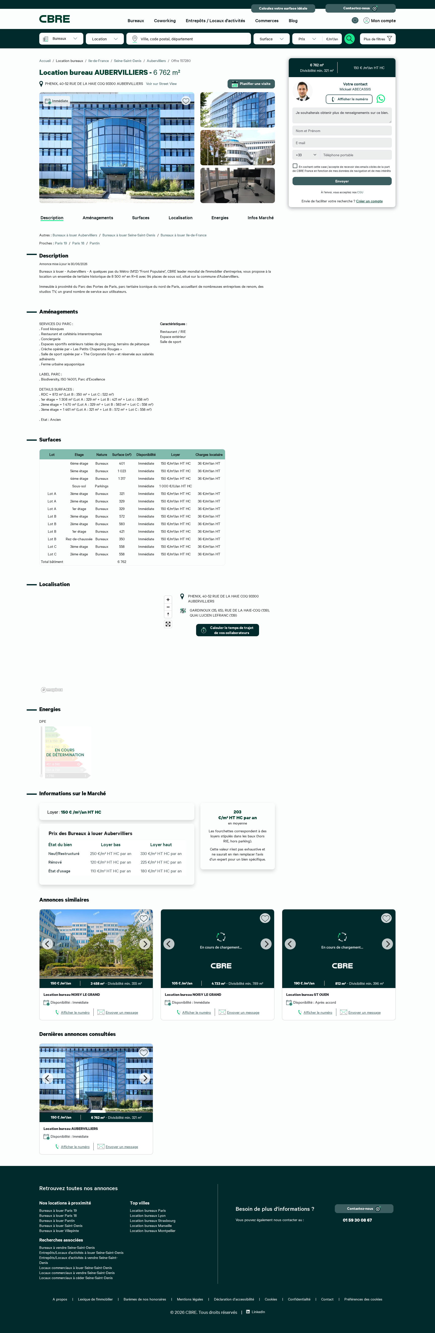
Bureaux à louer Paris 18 (58, 1215)
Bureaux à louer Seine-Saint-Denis (128, 234)
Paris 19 (61, 242)
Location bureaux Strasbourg (152, 1220)
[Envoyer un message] (381, 99)
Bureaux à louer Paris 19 (58, 1210)
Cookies (271, 1299)
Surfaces (141, 217)
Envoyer (342, 180)
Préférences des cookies (363, 1299)
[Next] (144, 943)
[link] (72, 1012)
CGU (360, 192)
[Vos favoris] (355, 20)
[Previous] (47, 943)
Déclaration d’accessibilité (234, 1299)
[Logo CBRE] (79, 19)
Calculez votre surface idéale (283, 8)
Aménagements (98, 217)
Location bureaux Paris (148, 1210)
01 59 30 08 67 (357, 1220)
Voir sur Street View (161, 83)
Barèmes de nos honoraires (145, 1299)
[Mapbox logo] (52, 690)
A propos (60, 1299)
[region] (106, 643)
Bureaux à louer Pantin (57, 1220)
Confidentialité (299, 1299)
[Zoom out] (168, 607)
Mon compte (383, 20)
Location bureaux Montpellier (152, 1230)
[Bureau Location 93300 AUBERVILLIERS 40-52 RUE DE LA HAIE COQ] (116, 147)
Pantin (95, 242)
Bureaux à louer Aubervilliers (75, 234)
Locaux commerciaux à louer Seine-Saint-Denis (75, 1267)
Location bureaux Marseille (151, 1225)
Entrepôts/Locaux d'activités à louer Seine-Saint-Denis (81, 1252)
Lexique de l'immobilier (95, 1299)
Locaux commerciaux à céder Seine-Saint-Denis (76, 1277)
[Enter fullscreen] (168, 624)
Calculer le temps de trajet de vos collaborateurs (231, 630)
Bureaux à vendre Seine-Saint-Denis (67, 1247)
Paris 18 (78, 242)
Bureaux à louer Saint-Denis (61, 1225)
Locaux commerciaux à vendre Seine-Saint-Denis (77, 1272)
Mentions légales (190, 1299)
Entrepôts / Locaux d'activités (215, 20)
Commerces (267, 20)
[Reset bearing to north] (168, 614)
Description (52, 217)
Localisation (181, 217)
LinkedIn (258, 1311)
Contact (327, 1299)
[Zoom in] (168, 599)
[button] (65, 38)
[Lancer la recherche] (349, 38)
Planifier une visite (255, 83)
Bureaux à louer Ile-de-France (183, 234)
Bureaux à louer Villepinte (59, 1230)
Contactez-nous (356, 8)
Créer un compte (369, 200)
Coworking (165, 20)
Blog (293, 20)
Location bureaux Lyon (148, 1215)
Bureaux (136, 20)
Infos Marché (261, 217)
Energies (220, 217)
